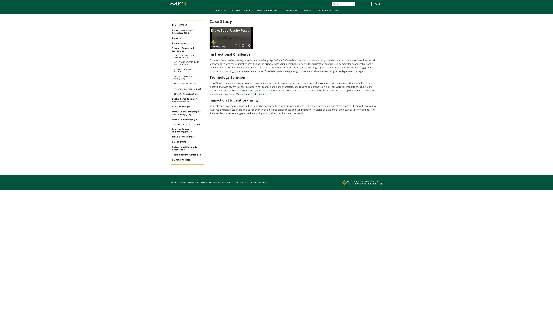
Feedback (226, 182)
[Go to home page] (359, 183)
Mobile (183, 182)
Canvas (176, 38)
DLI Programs (179, 141)
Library (191, 182)
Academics (221, 10)
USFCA (173, 182)
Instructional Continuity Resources (184, 148)
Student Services (242, 10)
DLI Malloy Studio (181, 159)
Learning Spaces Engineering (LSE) (181, 130)
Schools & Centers (327, 10)
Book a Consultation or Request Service (184, 100)
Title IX (235, 182)
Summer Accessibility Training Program (184, 57)
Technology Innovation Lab (186, 154)
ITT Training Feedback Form (186, 94)
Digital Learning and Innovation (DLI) (182, 31)
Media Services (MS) (182, 136)
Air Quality (213, 182)
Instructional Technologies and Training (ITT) (186, 113)
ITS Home (178, 24)
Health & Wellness (268, 10)
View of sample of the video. (252, 94)
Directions (201, 182)
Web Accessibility (258, 182)
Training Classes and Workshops (183, 49)
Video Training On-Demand (186, 89)
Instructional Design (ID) (185, 119)
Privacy (243, 182)
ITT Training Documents (185, 84)
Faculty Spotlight (181, 106)
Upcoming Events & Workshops (183, 77)
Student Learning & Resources (183, 70)
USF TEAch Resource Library (187, 124)
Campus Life (290, 10)
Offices (307, 10)
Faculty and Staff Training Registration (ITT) (186, 63)
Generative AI (179, 43)
